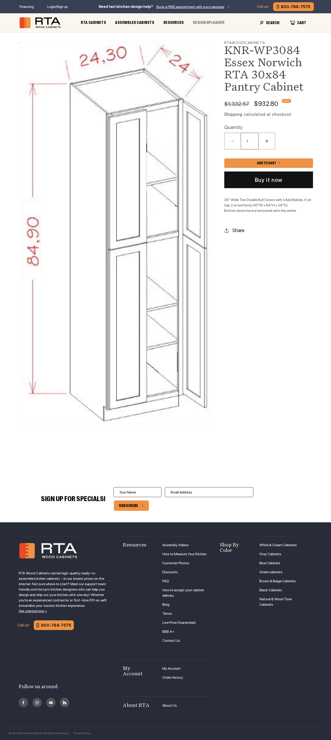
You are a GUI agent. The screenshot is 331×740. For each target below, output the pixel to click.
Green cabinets (270, 572)
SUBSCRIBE (128, 505)
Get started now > (33, 611)
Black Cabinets (270, 590)
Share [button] (238, 230)
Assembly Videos (175, 545)
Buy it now (269, 180)
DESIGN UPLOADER (209, 22)
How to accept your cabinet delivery (183, 593)
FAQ (165, 581)
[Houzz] (64, 702)
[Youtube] (51, 702)
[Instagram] (37, 702)
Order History (172, 677)
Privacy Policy (82, 733)
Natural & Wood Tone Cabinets (275, 602)
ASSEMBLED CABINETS (134, 22)
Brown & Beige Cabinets (277, 581)
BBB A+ (168, 631)
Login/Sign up (57, 7)
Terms (167, 613)
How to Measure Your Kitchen (184, 554)
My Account (171, 668)
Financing (27, 7)
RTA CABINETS (93, 22)
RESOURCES (173, 22)
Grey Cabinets (270, 554)
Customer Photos (175, 563)
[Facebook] (23, 702)
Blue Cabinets (269, 563)
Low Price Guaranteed (178, 622)
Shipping (233, 114)
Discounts (170, 572)
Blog (165, 604)
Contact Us (171, 640)
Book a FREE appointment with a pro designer (190, 7)
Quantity (233, 127)
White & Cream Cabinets (278, 545)
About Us (169, 705)
